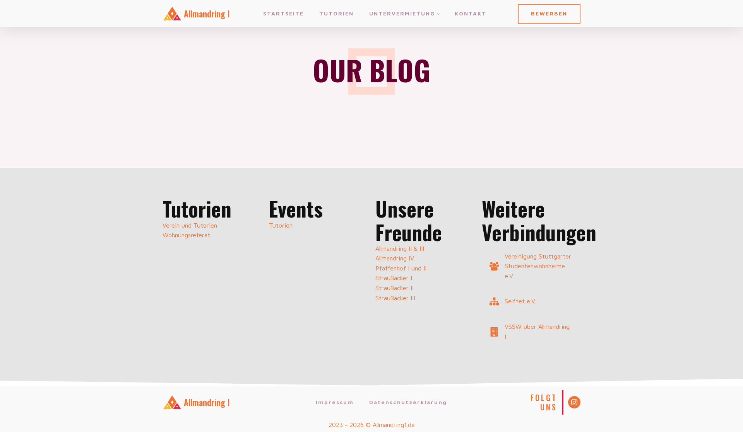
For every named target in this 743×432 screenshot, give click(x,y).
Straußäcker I (393, 277)
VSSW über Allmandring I (537, 331)
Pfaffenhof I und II (400, 268)
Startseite (283, 13)
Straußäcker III (395, 297)
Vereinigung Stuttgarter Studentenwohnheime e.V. (538, 266)
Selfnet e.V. (520, 301)
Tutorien (336, 13)
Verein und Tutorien (190, 225)
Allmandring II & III (399, 248)
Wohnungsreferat (186, 234)
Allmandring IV (394, 258)
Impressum (335, 402)
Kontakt (470, 13)
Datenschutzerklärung (408, 402)
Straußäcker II (394, 287)
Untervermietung (402, 13)
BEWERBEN (549, 13)
